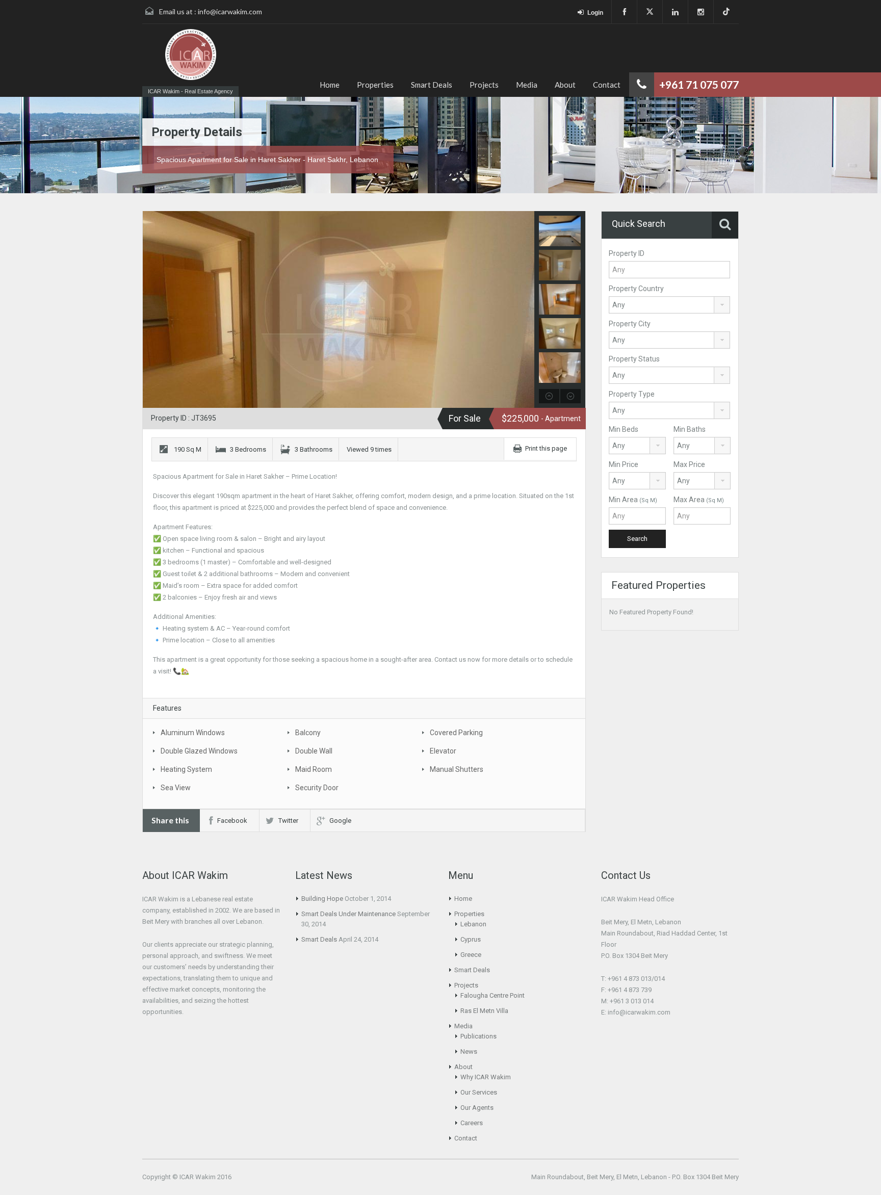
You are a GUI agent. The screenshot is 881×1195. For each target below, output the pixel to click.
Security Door (317, 788)
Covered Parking (456, 733)
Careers (471, 1123)
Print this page (546, 448)
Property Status (634, 359)
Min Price (623, 464)
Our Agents (477, 1107)
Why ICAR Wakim (485, 1077)
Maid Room (313, 769)
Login (595, 12)
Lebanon (473, 924)
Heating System (186, 769)
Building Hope (322, 898)
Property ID (626, 253)
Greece (470, 954)
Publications (478, 1036)
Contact (606, 84)
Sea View (176, 788)
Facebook (232, 820)
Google (340, 820)
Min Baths (689, 429)
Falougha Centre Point (492, 995)
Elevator (443, 751)
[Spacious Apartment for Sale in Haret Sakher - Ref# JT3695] (364, 309)
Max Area (698, 500)
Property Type (632, 394)
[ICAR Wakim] (190, 55)
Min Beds (623, 429)
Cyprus (470, 939)
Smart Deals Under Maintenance (348, 914)
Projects (484, 84)
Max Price (689, 464)
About (565, 84)
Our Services (478, 1092)
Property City (630, 324)
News (468, 1051)
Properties (375, 84)
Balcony (308, 733)
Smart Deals (431, 84)
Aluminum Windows (193, 733)
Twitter (288, 820)
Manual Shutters (456, 769)
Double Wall (313, 751)
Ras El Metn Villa (484, 1011)
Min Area (633, 500)
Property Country (636, 288)
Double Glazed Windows (199, 751)
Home (330, 84)
